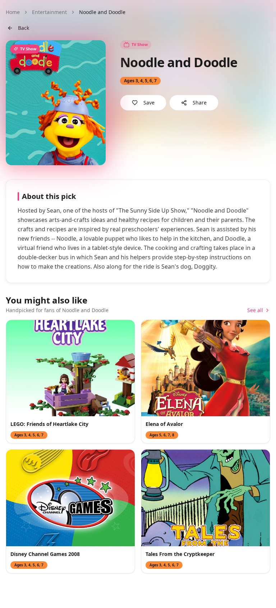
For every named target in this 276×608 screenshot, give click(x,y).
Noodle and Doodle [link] (102, 12)
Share (200, 102)
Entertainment (49, 12)
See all (255, 310)
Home (13, 12)
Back (23, 27)
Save (149, 102)
